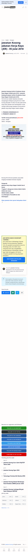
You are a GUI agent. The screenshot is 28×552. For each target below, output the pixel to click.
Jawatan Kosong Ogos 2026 (11, 470)
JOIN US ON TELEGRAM (14, 447)
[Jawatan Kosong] (14, 132)
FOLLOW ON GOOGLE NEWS (14, 450)
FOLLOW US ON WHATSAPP (14, 428)
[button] (23, 7)
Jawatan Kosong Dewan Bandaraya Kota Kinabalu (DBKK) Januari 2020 (14, 482)
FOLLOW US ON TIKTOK (14, 432)
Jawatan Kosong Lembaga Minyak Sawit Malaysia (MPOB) (13, 490)
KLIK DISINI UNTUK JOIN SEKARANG (14, 259)
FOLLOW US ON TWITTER (14, 443)
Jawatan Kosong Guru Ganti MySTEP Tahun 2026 (14, 463)
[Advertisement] (14, 24)
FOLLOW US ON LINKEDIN (14, 435)
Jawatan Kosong (9, 544)
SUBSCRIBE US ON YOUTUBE (14, 454)
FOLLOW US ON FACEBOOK (14, 439)
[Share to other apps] (22, 292)
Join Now (21, 2)
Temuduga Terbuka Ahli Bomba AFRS (14, 476)
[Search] (25, 7)
